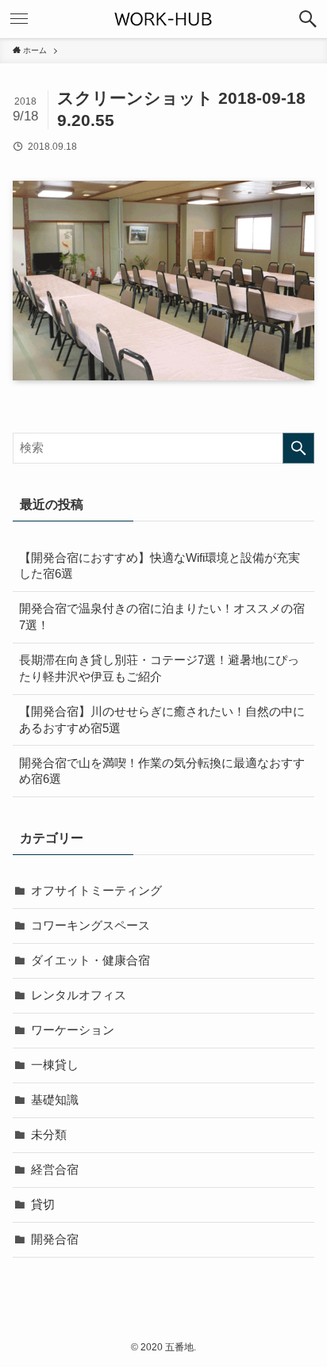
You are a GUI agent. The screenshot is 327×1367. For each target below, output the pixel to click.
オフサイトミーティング (96, 890)
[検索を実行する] (298, 448)
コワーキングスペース (90, 925)
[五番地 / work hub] (163, 19)
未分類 (49, 1134)
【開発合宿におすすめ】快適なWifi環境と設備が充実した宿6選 (159, 566)
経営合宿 (55, 1169)
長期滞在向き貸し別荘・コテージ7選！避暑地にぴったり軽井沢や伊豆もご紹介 (159, 668)
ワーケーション (72, 1030)
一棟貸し (55, 1065)
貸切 (43, 1204)
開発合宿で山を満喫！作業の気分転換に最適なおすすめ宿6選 (162, 771)
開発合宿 (55, 1239)
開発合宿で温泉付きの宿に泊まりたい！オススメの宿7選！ (162, 617)
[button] (308, 19)
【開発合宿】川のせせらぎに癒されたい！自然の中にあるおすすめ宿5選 (162, 720)
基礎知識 (55, 1100)
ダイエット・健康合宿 (90, 960)
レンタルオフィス (78, 995)
